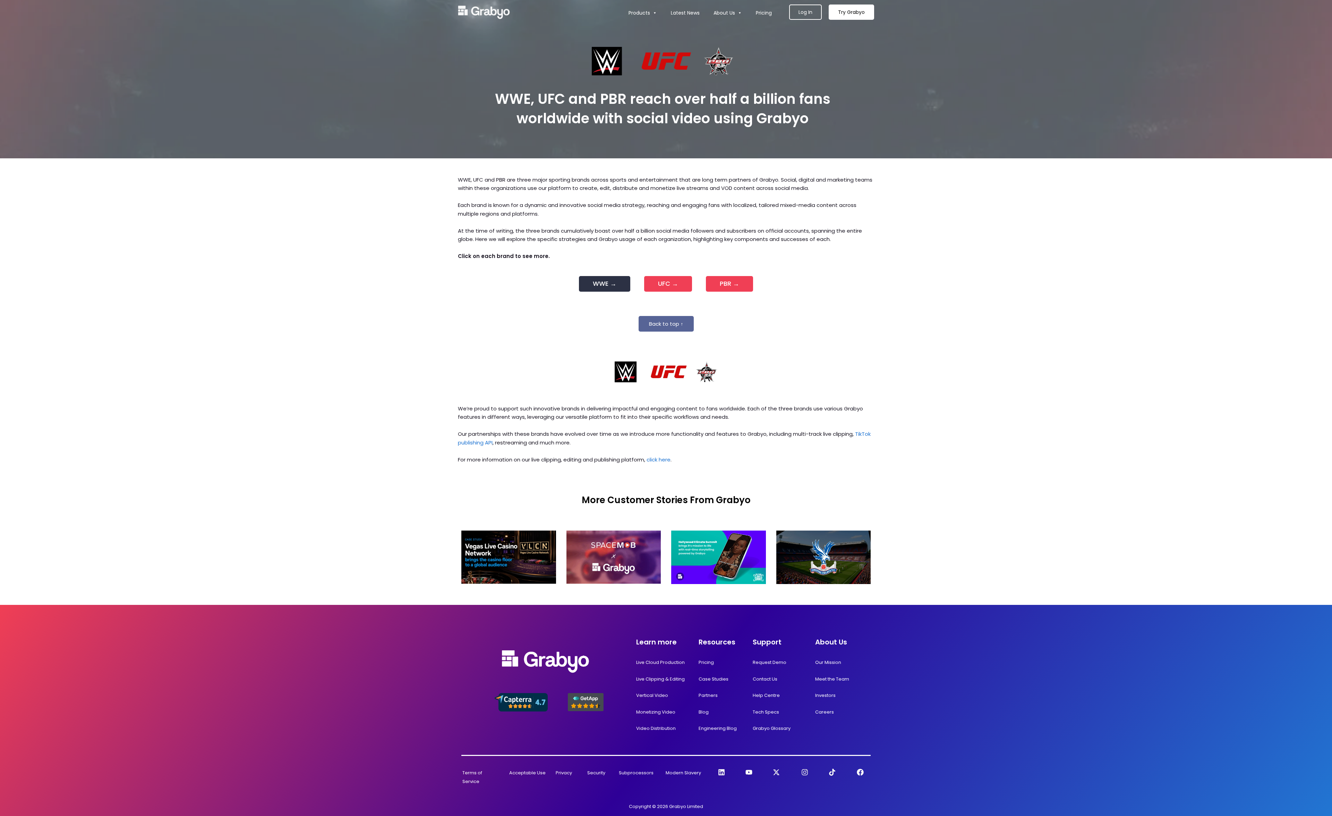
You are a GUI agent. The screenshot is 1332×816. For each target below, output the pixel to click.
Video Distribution (656, 728)
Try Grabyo (851, 12)
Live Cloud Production (660, 662)
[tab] (604, 284)
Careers (824, 712)
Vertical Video (652, 695)
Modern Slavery (683, 772)
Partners (708, 695)
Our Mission (828, 662)
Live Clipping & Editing (660, 679)
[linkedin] (721, 772)
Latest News (685, 12)
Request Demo (769, 662)
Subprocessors (636, 772)
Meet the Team (832, 679)
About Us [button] (724, 12)
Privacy (564, 772)
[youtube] (749, 772)
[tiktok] (832, 772)
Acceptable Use (527, 772)
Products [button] (639, 12)
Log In (805, 12)
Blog (704, 712)
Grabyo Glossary (772, 728)
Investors (825, 695)
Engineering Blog (718, 728)
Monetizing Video (655, 712)
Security (596, 772)
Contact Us (765, 679)
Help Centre (766, 695)
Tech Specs (766, 712)
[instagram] (805, 772)
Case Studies (713, 679)
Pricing (764, 12)
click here (659, 459)
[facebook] (860, 772)
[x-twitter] (776, 772)
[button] (666, 324)
